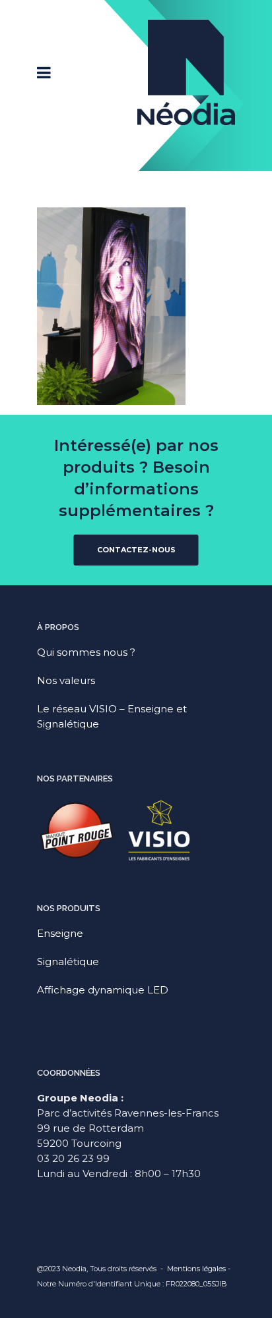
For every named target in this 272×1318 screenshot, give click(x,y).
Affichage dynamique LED (102, 990)
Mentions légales (196, 1268)
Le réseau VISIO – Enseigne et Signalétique (112, 716)
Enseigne (60, 933)
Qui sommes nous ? (86, 652)
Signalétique (68, 961)
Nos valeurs (66, 680)
